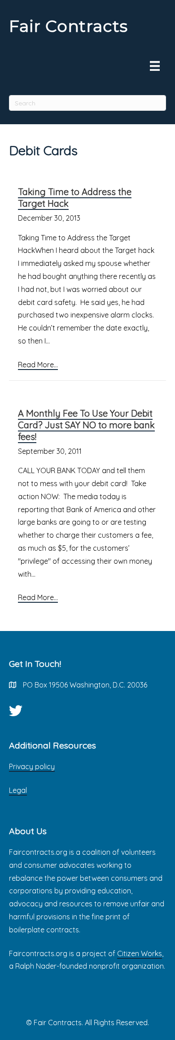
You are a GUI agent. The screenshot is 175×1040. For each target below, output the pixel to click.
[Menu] (155, 66)
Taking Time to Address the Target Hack (74, 197)
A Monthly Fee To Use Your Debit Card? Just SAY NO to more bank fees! (86, 425)
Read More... (38, 364)
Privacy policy (32, 766)
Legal (18, 790)
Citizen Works (139, 953)
